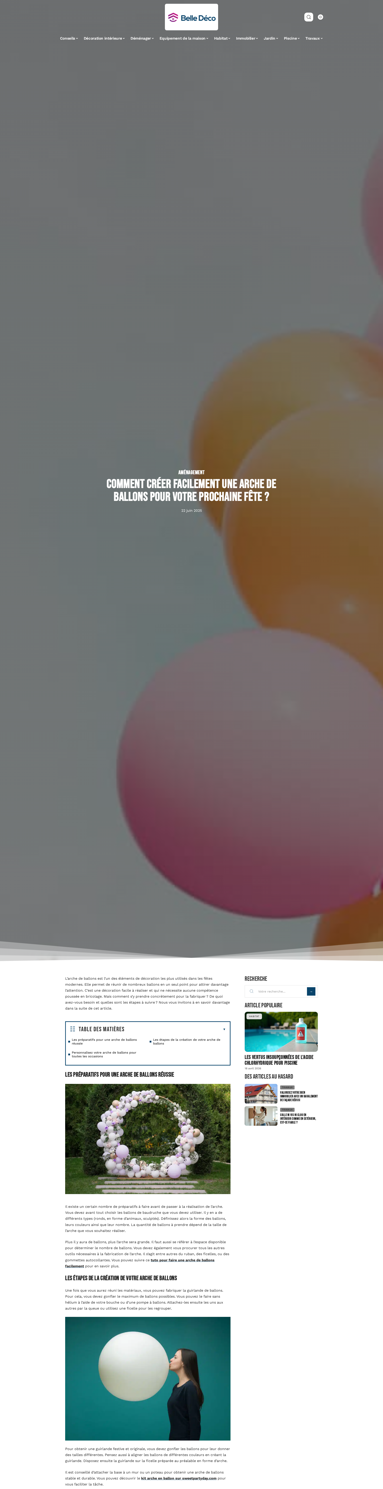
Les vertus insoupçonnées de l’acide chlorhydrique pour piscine (279, 1060)
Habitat (254, 1016)
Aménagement (191, 472)
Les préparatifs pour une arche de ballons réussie (104, 1041)
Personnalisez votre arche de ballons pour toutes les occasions (104, 1054)
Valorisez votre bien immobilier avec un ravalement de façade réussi (299, 1096)
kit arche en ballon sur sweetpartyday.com (179, 1478)
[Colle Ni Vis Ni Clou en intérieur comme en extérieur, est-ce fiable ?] (261, 1116)
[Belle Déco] (191, 17)
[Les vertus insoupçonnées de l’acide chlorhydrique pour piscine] (281, 1032)
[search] (308, 17)
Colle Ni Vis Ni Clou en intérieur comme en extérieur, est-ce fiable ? (298, 1119)
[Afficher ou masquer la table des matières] (175, 1029)
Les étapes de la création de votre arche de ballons (186, 1041)
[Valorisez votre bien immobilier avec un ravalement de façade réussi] (261, 1094)
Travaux (287, 1087)
